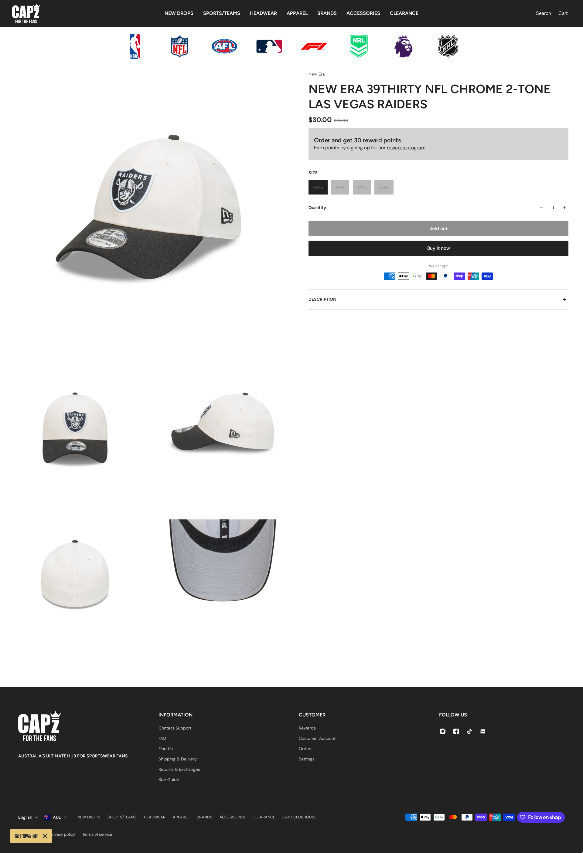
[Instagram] (442, 731)
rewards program (406, 147)
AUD (57, 817)
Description (322, 299)
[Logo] (26, 13)
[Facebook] (456, 731)
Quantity (317, 207)
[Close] (45, 836)
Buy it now (438, 248)
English (25, 817)
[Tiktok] (469, 731)
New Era (317, 74)
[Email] (482, 731)
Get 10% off (26, 836)
